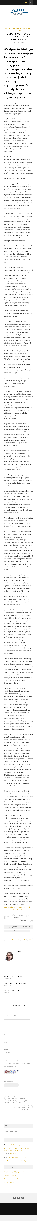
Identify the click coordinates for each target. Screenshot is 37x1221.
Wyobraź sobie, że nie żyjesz (19, 1154)
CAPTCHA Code (8, 1081)
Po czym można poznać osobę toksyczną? (20, 1161)
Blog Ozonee (8, 1148)
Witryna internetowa (7, 1051)
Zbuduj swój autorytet (15, 991)
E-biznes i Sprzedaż (10, 1175)
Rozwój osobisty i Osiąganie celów (14, 1172)
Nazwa (6, 1035)
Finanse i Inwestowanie (11, 1179)
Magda (20, 952)
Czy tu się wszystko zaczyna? (18, 984)
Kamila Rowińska (11, 931)
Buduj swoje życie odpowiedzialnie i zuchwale (18, 926)
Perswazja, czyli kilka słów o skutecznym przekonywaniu (16, 1149)
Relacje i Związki (9, 1182)
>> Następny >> (23, 920)
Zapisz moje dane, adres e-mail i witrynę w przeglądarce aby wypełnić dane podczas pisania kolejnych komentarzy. (17, 1063)
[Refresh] (18, 1071)
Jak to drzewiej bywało (16, 1145)
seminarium (24, 931)
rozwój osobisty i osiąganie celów (18, 29)
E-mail (6, 1042)
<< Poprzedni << (14, 917)
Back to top (27, 1218)
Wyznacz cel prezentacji (15, 976)
